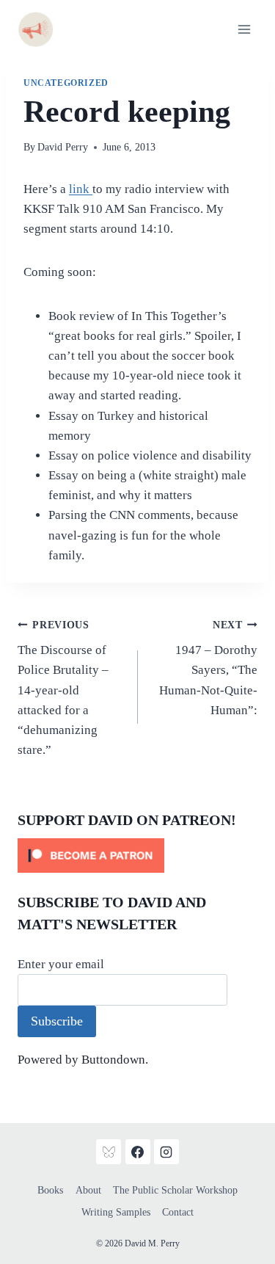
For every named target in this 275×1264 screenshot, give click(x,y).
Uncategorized (66, 83)
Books (50, 1190)
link (80, 189)
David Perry (62, 147)
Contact (178, 1212)
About (88, 1190)
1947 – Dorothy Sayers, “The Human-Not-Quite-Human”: (208, 668)
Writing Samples (115, 1212)
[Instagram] (166, 1151)
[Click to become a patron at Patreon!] (137, 855)
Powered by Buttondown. (83, 1060)
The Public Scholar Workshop (175, 1190)
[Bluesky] (108, 1151)
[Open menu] (243, 29)
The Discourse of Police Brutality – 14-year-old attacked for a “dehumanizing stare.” (63, 689)
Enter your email (61, 964)
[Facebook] (137, 1151)
